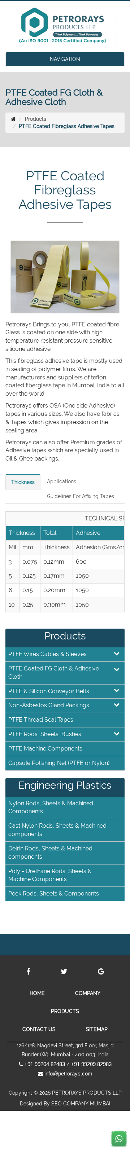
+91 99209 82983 (91, 1064)
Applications (61, 481)
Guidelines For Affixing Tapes (80, 496)
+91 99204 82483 (44, 1064)
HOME (37, 993)
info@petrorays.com (68, 1073)
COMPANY (87, 993)
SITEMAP (97, 1029)
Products (35, 119)
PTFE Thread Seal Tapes (40, 719)
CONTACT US (39, 1029)
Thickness (23, 482)
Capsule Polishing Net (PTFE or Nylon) (58, 763)
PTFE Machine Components (45, 748)
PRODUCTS (65, 1011)
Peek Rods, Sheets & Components (53, 893)
